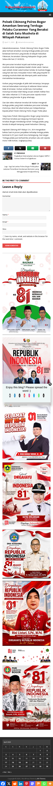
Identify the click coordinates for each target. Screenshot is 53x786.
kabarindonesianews (26, 42)
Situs (4, 229)
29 (40, 766)
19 (19, 762)
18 (13, 762)
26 (19, 766)
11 (13, 758)
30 (47, 766)
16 (47, 758)
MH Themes (41, 779)
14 (33, 758)
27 (26, 766)
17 (6, 762)
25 (13, 766)
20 (26, 762)
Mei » (10, 772)
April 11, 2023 (9, 42)
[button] (49, 14)
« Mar (4, 772)
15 (40, 758)
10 (6, 758)
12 (19, 758)
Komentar (6, 196)
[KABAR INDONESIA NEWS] (26, 11)
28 (33, 766)
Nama (5, 215)
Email (4, 222)
